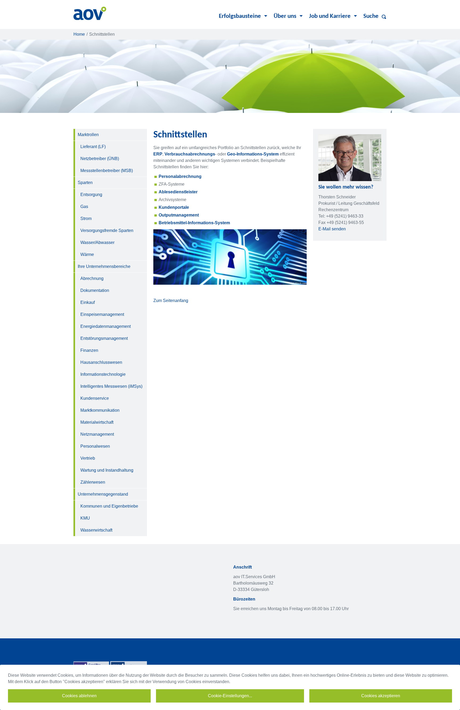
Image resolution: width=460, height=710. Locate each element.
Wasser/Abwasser (97, 242)
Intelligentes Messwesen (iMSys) (111, 386)
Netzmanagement (97, 434)
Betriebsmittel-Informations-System (194, 223)
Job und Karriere (330, 16)
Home (79, 34)
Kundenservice (94, 398)
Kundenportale (174, 207)
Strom (86, 218)
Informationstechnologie (103, 374)
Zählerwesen (92, 482)
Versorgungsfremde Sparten (106, 230)
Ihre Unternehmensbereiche (104, 266)
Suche (371, 16)
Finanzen (89, 350)
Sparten (85, 182)
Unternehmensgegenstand (103, 494)
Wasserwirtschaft (96, 530)
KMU (85, 518)
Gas (84, 206)
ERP (157, 154)
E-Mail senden (332, 229)
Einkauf (87, 302)
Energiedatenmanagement (105, 326)
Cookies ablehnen (79, 695)
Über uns (285, 16)
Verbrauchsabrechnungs (190, 154)
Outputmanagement (179, 215)
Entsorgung (91, 194)
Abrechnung (92, 278)
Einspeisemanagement (102, 314)
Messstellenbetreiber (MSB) (106, 170)
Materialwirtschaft (96, 422)
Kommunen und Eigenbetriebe (109, 506)
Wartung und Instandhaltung (106, 470)
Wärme (87, 254)
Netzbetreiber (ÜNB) (99, 158)
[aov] (89, 13)
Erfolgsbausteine (240, 16)
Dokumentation (94, 290)
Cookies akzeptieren (380, 695)
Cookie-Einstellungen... (230, 695)
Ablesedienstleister (178, 192)
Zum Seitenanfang (170, 300)
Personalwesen (95, 446)
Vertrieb (87, 458)
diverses (385, 16)
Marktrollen (88, 134)
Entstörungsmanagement (104, 338)
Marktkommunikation (100, 410)
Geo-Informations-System (253, 154)
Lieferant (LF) (93, 146)
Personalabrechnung (180, 176)
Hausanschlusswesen (101, 362)
